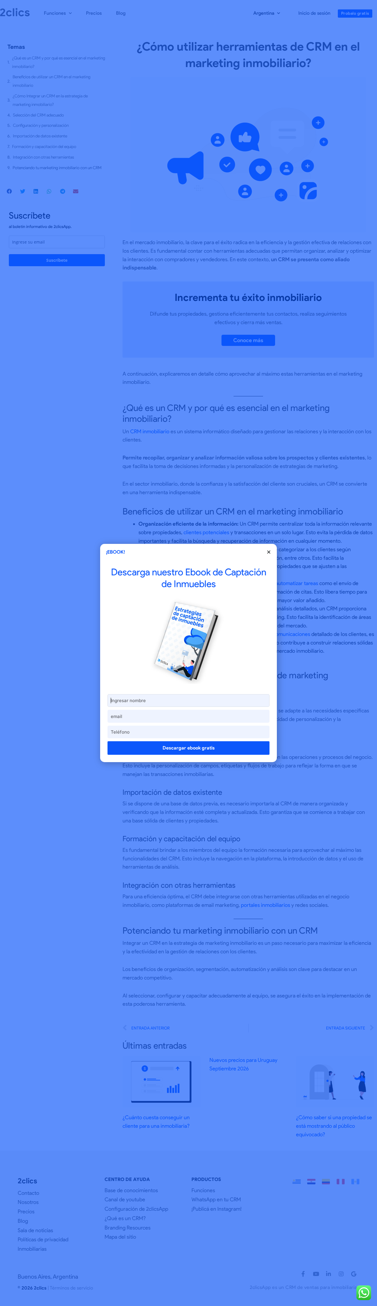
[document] (188, 653)
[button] (269, 552)
